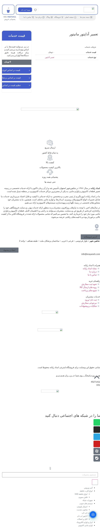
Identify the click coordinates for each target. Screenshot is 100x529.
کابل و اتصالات (82, 519)
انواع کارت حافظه (86, 491)
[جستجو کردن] (95, 482)
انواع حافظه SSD (81, 494)
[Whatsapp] (96, 422)
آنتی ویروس (88, 488)
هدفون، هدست (82, 510)
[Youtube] (96, 444)
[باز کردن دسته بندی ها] (79, 17)
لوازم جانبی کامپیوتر (85, 525)
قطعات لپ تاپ (87, 513)
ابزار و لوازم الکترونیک (85, 522)
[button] (90, 236)
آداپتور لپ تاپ (82, 516)
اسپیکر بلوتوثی (82, 507)
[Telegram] (96, 436)
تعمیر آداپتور (49, 57)
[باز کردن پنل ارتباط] (93, 514)
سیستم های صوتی (86, 503)
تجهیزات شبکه (88, 500)
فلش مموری (83, 497)
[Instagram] (96, 429)
